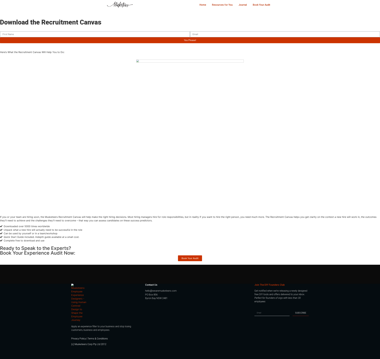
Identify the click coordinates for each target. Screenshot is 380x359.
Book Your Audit (261, 4)
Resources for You (222, 4)
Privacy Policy (78, 338)
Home (203, 4)
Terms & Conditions (98, 338)
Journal (243, 4)
